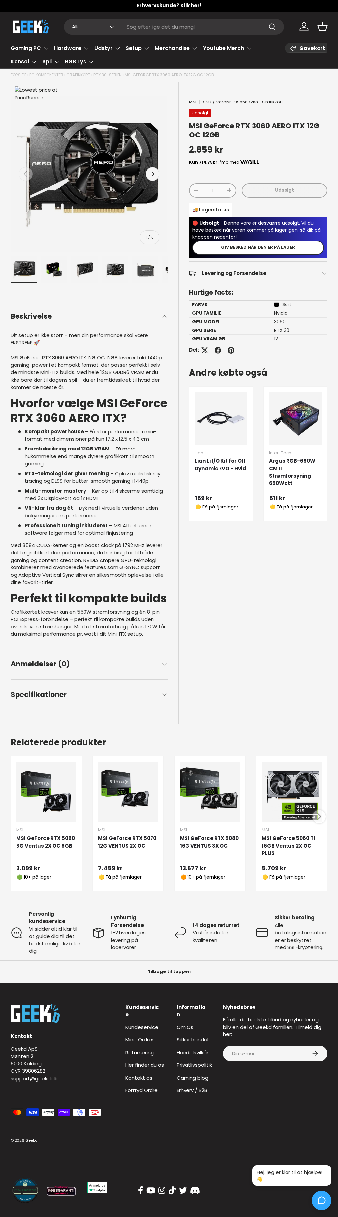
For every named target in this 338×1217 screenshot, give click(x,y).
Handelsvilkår (192, 1052)
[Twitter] (183, 1191)
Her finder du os (144, 1064)
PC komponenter (46, 75)
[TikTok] (172, 1191)
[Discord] (195, 1191)
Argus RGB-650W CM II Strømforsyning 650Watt (292, 472)
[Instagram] (161, 1191)
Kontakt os (138, 1077)
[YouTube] (150, 1191)
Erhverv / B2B (192, 1090)
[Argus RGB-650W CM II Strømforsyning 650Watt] (295, 418)
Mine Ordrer (139, 1039)
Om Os (185, 1027)
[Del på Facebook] (217, 350)
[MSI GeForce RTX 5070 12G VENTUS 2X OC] (128, 792)
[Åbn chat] (321, 1200)
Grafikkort (78, 75)
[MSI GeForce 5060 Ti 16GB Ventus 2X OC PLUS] (292, 792)
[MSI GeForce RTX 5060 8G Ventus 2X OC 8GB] (46, 792)
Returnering (139, 1052)
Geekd (31, 1140)
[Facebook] (140, 1191)
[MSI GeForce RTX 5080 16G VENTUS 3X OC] (210, 792)
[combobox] (174, 27)
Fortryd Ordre (141, 1090)
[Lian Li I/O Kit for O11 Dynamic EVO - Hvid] (221, 418)
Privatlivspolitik (194, 1064)
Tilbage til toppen (169, 972)
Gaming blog (192, 1077)
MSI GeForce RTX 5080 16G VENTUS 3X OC (209, 842)
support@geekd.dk (34, 1078)
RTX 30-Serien (107, 75)
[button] (322, 26)
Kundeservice (141, 1027)
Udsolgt (284, 190)
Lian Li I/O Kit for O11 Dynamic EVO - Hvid (220, 464)
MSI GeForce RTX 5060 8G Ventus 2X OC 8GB (45, 842)
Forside (18, 75)
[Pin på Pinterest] (231, 350)
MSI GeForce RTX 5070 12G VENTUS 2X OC (127, 842)
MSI (192, 102)
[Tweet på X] (204, 350)
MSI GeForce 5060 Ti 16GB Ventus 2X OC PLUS (288, 845)
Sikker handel (192, 1039)
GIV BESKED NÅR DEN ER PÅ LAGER (258, 247)
